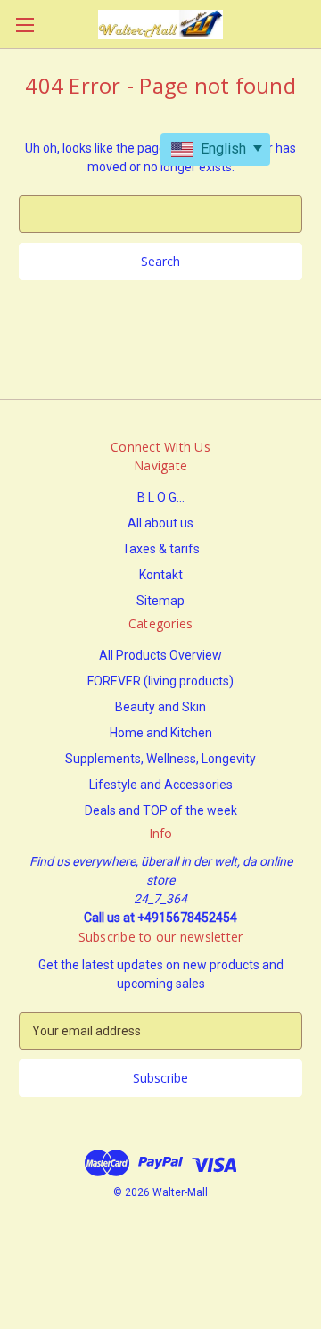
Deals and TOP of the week (161, 810)
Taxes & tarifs (161, 549)
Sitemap (160, 601)
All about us (160, 523)
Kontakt (161, 575)
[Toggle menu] (24, 24)
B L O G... (161, 497)
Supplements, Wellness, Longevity (160, 759)
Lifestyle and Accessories (161, 784)
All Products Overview (160, 655)
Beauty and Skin (160, 707)
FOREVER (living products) (160, 681)
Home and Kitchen (161, 733)
